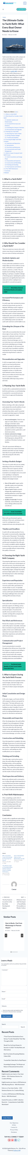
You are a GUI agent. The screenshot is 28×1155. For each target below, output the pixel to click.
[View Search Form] (25, 3)
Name (4, 991)
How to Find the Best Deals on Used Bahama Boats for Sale (19, 857)
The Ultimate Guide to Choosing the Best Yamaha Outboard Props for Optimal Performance (7, 868)
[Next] (22, 935)
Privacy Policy (14, 1130)
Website (4, 1006)
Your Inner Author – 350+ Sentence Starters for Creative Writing (13, 1076)
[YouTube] (12, 1140)
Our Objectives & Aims (14, 1124)
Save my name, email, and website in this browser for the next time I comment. (13, 1011)
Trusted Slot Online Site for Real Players (15, 1060)
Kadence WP (17, 1150)
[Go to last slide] (6, 935)
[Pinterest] (9, 1140)
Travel (4, 17)
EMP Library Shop (21, 9)
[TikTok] (18, 1140)
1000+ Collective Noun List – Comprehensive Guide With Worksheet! (13, 1102)
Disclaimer (14, 1132)
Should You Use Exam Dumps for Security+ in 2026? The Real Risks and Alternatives (14, 1047)
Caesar (5, 34)
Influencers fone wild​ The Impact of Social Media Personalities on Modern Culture (21, 903)
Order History (7, 1118)
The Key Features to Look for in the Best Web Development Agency (7, 903)
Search (4, 1024)
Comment (5, 970)
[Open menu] (3, 9)
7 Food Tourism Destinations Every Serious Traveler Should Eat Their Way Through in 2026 (14, 1039)
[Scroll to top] (19, 1149)
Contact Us (14, 1127)
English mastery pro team (9, 1074)
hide (16, 111)
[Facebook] (15, 1140)
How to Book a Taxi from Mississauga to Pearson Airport (13, 925)
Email (4, 999)
